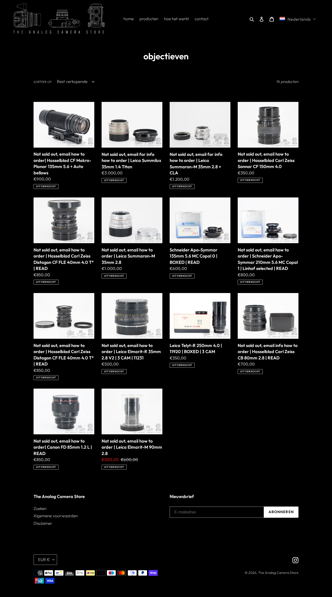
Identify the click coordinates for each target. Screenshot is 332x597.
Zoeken (40, 508)
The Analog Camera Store (278, 572)
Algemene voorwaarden (56, 515)
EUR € (44, 559)
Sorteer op (43, 82)
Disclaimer (43, 523)
